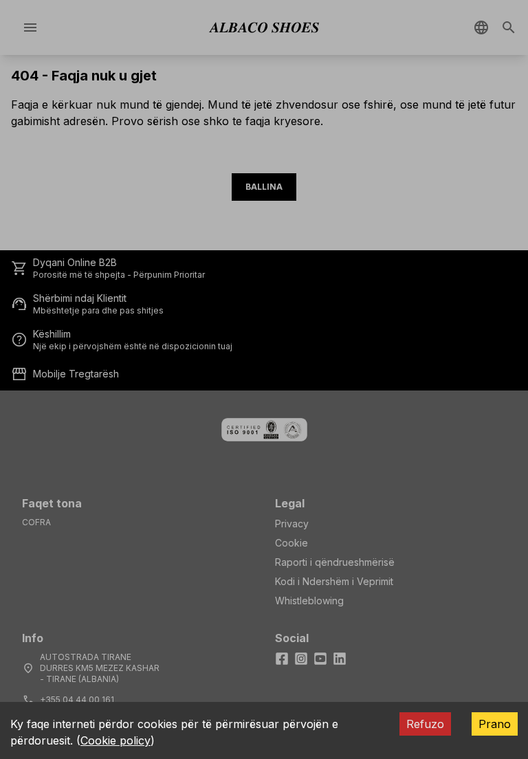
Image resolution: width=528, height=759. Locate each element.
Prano (494, 724)
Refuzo (425, 724)
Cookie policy (115, 740)
